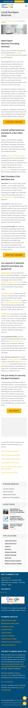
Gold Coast (8, 558)
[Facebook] (1, 592)
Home (2, 21)
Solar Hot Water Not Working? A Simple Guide (16, 525)
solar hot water (16, 300)
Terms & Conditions (19, 705)
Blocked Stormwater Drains (10, 623)
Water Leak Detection (8, 645)
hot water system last (14, 359)
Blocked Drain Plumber (8, 620)
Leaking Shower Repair (9, 639)
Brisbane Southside (10, 555)
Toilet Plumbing (6, 632)
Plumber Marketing (8, 703)
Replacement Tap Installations (11, 497)
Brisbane (17, 664)
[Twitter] (3, 592)
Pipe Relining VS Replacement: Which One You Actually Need (17, 510)
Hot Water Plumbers (8, 489)
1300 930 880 (19, 1)
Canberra (23, 666)
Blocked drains (6, 273)
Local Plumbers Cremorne (9, 451)
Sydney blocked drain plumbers (11, 282)
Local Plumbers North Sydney (11, 459)
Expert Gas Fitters (8, 491)
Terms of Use (7, 705)
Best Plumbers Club (20, 700)
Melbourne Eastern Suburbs (13, 560)
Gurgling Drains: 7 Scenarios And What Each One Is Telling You (17, 518)
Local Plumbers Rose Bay (9, 473)
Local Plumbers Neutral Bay (10, 455)
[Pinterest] (5, 592)
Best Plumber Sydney (10, 21)
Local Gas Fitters (6, 629)
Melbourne (4, 664)
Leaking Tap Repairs (8, 635)
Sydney (11, 664)
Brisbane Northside (10, 552)
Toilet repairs (5, 314)
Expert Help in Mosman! (14, 122)
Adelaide (8, 666)
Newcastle (8, 549)
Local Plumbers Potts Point (10, 463)
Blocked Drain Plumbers (9, 494)
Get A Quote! (14, 411)
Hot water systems (7, 293)
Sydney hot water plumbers (13, 302)
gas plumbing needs (16, 341)
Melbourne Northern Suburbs (13, 563)
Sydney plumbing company (15, 156)
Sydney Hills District (10, 543)
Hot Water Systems (7, 626)
